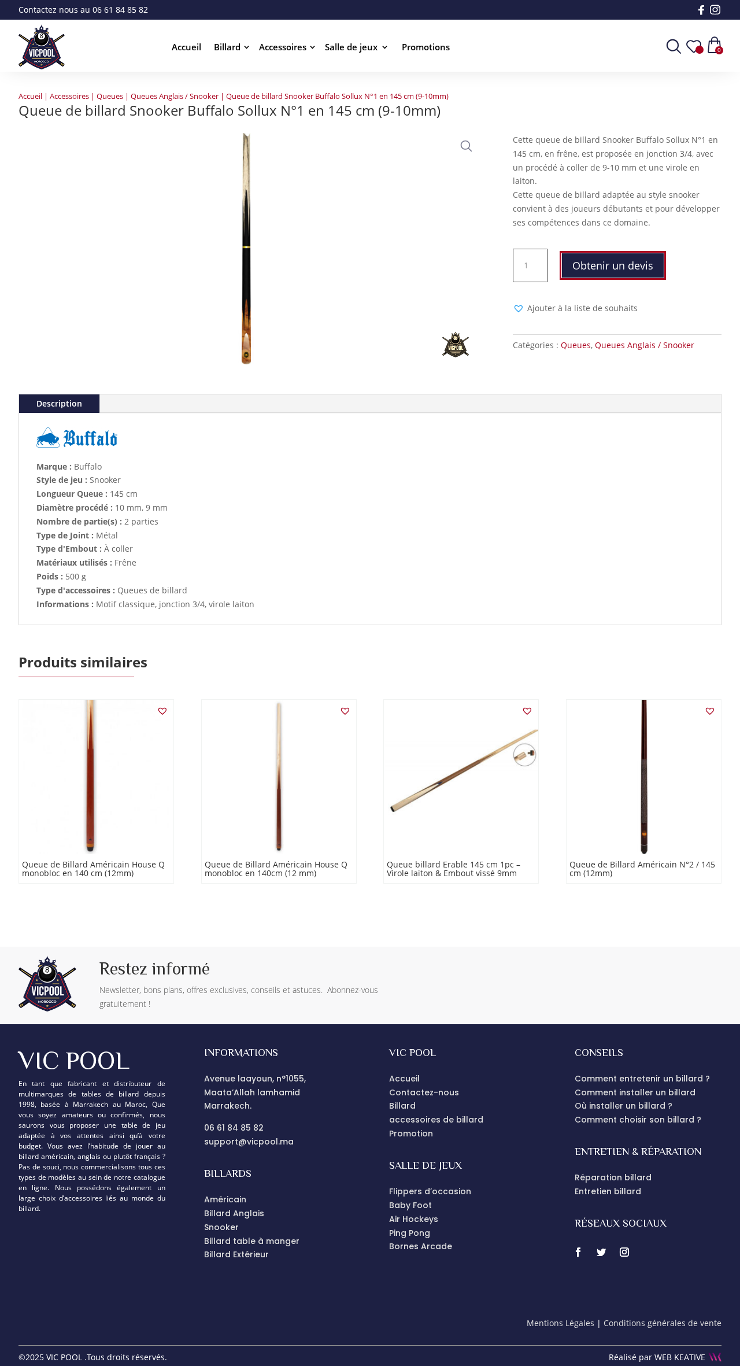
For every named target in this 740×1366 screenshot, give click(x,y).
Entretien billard (608, 1191)
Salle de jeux (351, 48)
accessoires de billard (436, 1119)
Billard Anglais (234, 1213)
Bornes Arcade (420, 1246)
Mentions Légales (560, 1322)
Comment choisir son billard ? (638, 1119)
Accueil (186, 48)
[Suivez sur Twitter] (601, 1252)
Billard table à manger (251, 1241)
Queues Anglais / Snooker (175, 96)
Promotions (426, 48)
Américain (225, 1199)
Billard (227, 48)
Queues (110, 96)
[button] (463, 143)
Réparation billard (613, 1177)
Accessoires (282, 48)
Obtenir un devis (612, 265)
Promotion (411, 1133)
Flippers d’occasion (430, 1191)
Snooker (221, 1227)
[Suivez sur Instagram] (624, 1252)
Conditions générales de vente (663, 1322)
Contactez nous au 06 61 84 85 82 (83, 9)
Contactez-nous (424, 1092)
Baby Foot (410, 1205)
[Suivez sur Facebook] (578, 1252)
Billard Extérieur (236, 1254)
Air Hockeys (413, 1219)
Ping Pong (409, 1233)
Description (59, 403)
